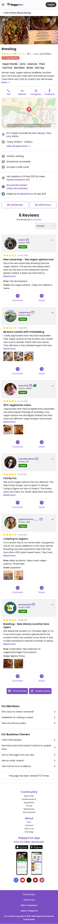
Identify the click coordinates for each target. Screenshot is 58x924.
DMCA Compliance (29, 905)
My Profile (29, 796)
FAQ (29, 822)
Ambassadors (29, 799)
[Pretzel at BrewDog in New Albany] (8, 663)
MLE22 (21, 240)
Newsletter (29, 809)
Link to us (29, 828)
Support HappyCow (29, 911)
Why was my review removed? (18, 711)
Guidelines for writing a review (17, 717)
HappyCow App (29, 838)
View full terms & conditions (16, 766)
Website (22, 94)
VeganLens (24, 312)
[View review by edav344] (10, 389)
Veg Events (29, 802)
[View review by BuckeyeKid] (10, 607)
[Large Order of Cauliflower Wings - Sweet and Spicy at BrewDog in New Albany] (18, 663)
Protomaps (19, 125)
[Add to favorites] (54, 20)
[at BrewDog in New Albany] (8, 356)
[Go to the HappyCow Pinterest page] (35, 880)
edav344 (23, 385)
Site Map (29, 832)
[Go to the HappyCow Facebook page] (16, 880)
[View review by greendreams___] (10, 522)
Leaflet (10, 125)
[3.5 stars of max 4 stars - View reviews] (7, 54)
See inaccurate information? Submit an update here (26, 747)
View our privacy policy (14, 723)
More (4, 82)
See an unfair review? (13, 760)
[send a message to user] (28, 240)
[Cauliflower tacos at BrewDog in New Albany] (8, 429)
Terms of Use (29, 900)
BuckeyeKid (23, 193)
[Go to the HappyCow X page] (29, 880)
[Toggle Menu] (3, 5)
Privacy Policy (29, 894)
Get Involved (29, 812)
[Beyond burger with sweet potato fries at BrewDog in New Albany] (18, 429)
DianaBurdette (26, 458)
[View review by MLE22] (10, 243)
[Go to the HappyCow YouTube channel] (22, 880)
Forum (29, 805)
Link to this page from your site (18, 754)
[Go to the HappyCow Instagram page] (42, 880)
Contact (29, 825)
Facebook (49, 94)
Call (8, 94)
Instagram (36, 94)
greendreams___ (28, 519)
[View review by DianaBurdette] (10, 462)
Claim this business (17, 188)
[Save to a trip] (49, 20)
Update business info (18, 179)
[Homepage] (14, 5)
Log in (51, 4)
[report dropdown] (52, 240)
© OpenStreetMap (32, 125)
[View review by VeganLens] (10, 315)
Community (29, 792)
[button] (29, 110)
